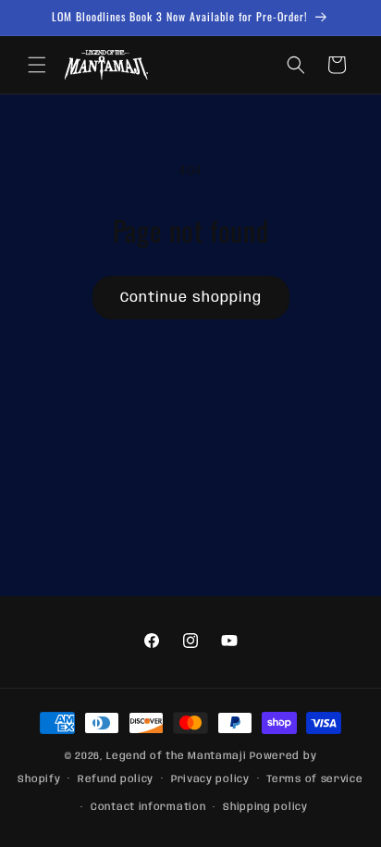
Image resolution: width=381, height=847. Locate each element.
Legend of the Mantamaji (176, 756)
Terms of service (314, 779)
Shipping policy (265, 807)
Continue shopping (191, 298)
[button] (37, 64)
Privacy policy (210, 779)
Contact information (148, 807)
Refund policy (116, 779)
